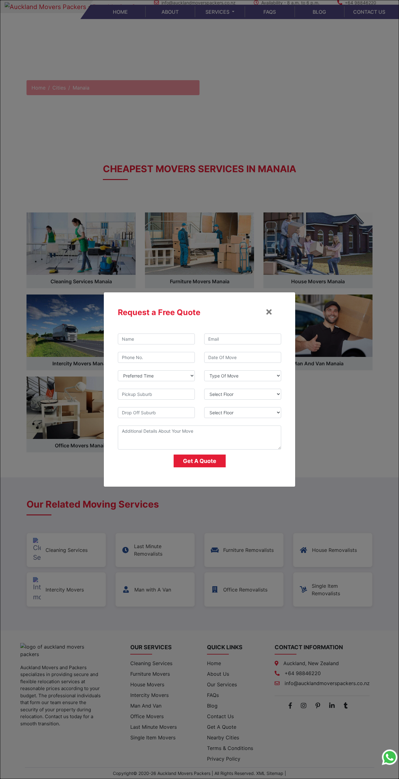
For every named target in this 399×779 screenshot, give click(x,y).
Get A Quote (199, 461)
